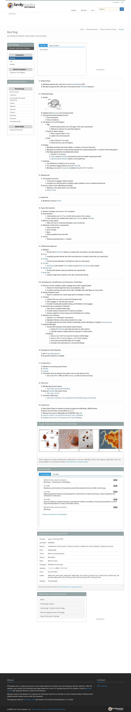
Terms (33, 709)
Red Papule (63, 216)
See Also (43, 45)
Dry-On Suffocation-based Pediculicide (17, 99)
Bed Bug (12, 58)
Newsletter (58, 709)
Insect (55, 317)
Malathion (13, 106)
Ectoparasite (20, 55)
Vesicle (90, 218)
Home (73, 10)
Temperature (65, 168)
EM (92, 10)
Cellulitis (45, 369)
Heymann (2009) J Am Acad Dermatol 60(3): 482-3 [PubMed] (63, 415)
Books (83, 10)
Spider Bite (46, 272)
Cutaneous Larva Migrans (17, 72)
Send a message (102, 686)
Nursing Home (106, 322)
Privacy (39, 709)
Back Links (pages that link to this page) (52, 612)
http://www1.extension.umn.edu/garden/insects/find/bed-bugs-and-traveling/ (71, 398)
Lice (11, 61)
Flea (44, 254)
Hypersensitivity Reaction (59, 159)
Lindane (12, 103)
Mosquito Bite (47, 268)
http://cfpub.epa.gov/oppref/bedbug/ (58, 389)
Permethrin (13, 118)
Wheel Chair (51, 190)
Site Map (50, 709)
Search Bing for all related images (77, 462)
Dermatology (14, 45)
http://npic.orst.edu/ (53, 393)
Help (122, 2)
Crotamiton (13, 95)
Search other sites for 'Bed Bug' (49, 616)
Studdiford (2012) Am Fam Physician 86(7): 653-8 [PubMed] (62, 418)
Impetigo (46, 371)
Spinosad (12, 109)
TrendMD (56, 474)
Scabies (12, 64)
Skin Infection (44, 49)
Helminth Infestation (19, 69)
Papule (79, 218)
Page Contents (54, 45)
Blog (64, 709)
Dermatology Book (91, 29)
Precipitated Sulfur (15, 121)
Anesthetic (64, 156)
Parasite (55, 113)
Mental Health (19, 127)
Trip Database (44, 474)
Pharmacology (19, 89)
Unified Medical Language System (70, 587)
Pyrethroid (13, 115)
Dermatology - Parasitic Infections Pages (52, 608)
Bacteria (71, 376)
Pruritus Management (53, 353)
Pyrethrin (12, 112)
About (44, 709)
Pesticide (74, 84)
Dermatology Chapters (47, 604)
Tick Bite (45, 263)
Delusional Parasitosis (16, 130)
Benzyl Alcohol (14, 92)
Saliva (53, 156)
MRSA (56, 376)
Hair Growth (84, 266)
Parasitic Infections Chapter (108, 29)
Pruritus (58, 201)
